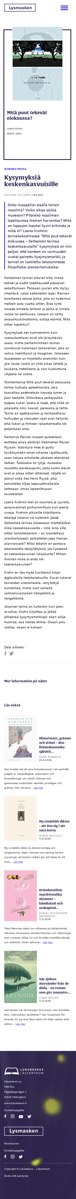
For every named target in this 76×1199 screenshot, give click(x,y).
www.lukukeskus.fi (15, 1103)
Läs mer (39, 787)
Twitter (11, 654)
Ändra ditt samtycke (16, 1176)
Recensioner (11, 1143)
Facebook (6, 654)
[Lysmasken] (20, 10)
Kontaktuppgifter (14, 1110)
